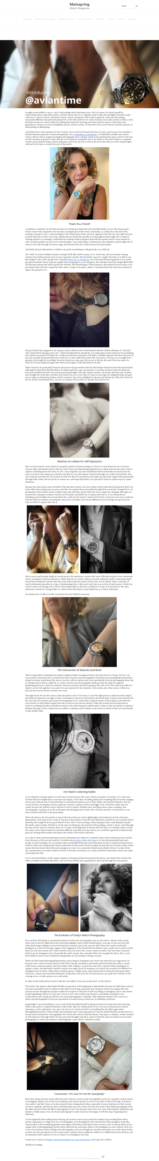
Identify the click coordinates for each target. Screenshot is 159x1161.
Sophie (78, 840)
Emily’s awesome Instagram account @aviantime (68, 1139)
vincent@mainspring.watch (92, 1158)
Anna (93, 840)
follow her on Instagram (78, 259)
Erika (84, 840)
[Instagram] (103, 1156)
